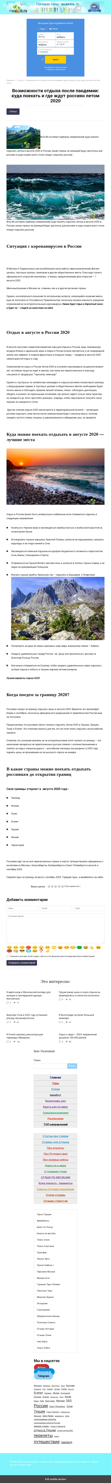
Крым (36, 1401)
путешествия (47, 1441)
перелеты (43, 1435)
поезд (56, 1436)
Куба (42, 1401)
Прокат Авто (43, 1259)
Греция (50, 1389)
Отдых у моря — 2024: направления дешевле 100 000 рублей (78, 1036)
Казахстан (54, 1397)
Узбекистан (65, 1412)
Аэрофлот (56, 1386)
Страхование (43, 1310)
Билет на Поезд (45, 1227)
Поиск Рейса (43, 1348)
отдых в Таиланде (57, 1426)
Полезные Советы (46, 1322)
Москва (60, 1400)
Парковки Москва (46, 1271)
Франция (37, 1416)
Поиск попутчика (45, 1246)
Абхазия (38, 1385)
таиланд (66, 1442)
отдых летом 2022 (65, 1430)
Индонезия (65, 1393)
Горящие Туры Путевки (48, 1284)
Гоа (44, 1389)
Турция (39, 1411)
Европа (71, 1389)
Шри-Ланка (48, 1416)
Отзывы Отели (44, 1335)
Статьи (13, 111)
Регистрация (48, 1051)
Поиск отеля (43, 1240)
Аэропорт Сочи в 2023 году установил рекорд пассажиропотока (27, 1016)
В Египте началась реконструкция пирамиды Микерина (25, 1036)
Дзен (42, 1367)
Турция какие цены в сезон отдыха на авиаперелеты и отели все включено (79, 994)
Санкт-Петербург (57, 1406)
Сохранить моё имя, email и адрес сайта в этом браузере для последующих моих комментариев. (52, 956)
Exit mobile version (55, 1479)
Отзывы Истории (45, 1329)
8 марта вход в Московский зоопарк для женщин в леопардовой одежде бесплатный (28, 995)
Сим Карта (42, 1341)
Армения (46, 1386)
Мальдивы (50, 1401)
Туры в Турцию (44, 1214)
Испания (37, 1397)
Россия (41, 1405)
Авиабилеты (43, 1220)
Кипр (61, 1397)
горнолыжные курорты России (47, 1423)
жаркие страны (41, 1426)
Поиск (37, 1060)
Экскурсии (42, 1303)
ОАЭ (69, 1400)
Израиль (48, 1393)
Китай (68, 1396)
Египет (38, 1393)
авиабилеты (59, 1416)
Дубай (64, 1389)
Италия (45, 1397)
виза (67, 1416)
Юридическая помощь (48, 1316)
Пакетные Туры (44, 1290)
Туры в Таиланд (52, 1412)
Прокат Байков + (45, 1265)
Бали (63, 1386)
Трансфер (42, 1252)
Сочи (70, 1406)
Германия (37, 1389)
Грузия (57, 1389)
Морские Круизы (45, 1297)
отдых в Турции (45, 1430)
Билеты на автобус (46, 1233)
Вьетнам (70, 1385)
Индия (56, 1393)
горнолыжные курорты (45, 1419)
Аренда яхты (43, 1278)
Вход (36, 1051)
